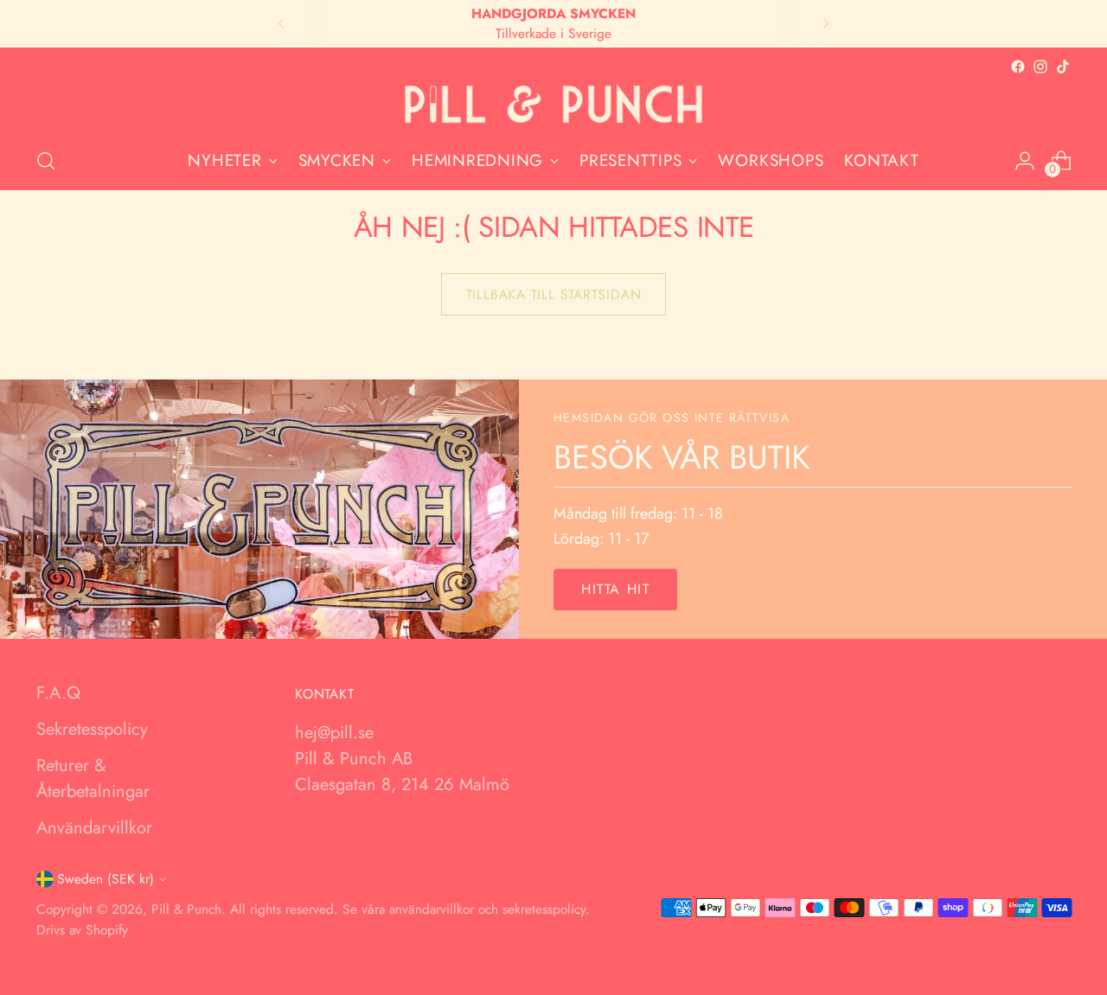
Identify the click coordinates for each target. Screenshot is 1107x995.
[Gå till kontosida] (1025, 161)
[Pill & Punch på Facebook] (1018, 66)
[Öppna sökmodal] (46, 161)
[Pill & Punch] (553, 105)
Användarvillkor (94, 827)
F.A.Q (58, 692)
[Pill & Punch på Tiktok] (1063, 66)
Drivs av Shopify (82, 930)
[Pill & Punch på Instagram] (1040, 66)
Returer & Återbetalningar (93, 778)
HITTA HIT (615, 589)
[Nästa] (826, 24)
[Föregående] (281, 24)
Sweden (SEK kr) (105, 879)
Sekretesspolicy (92, 729)
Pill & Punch (186, 909)
